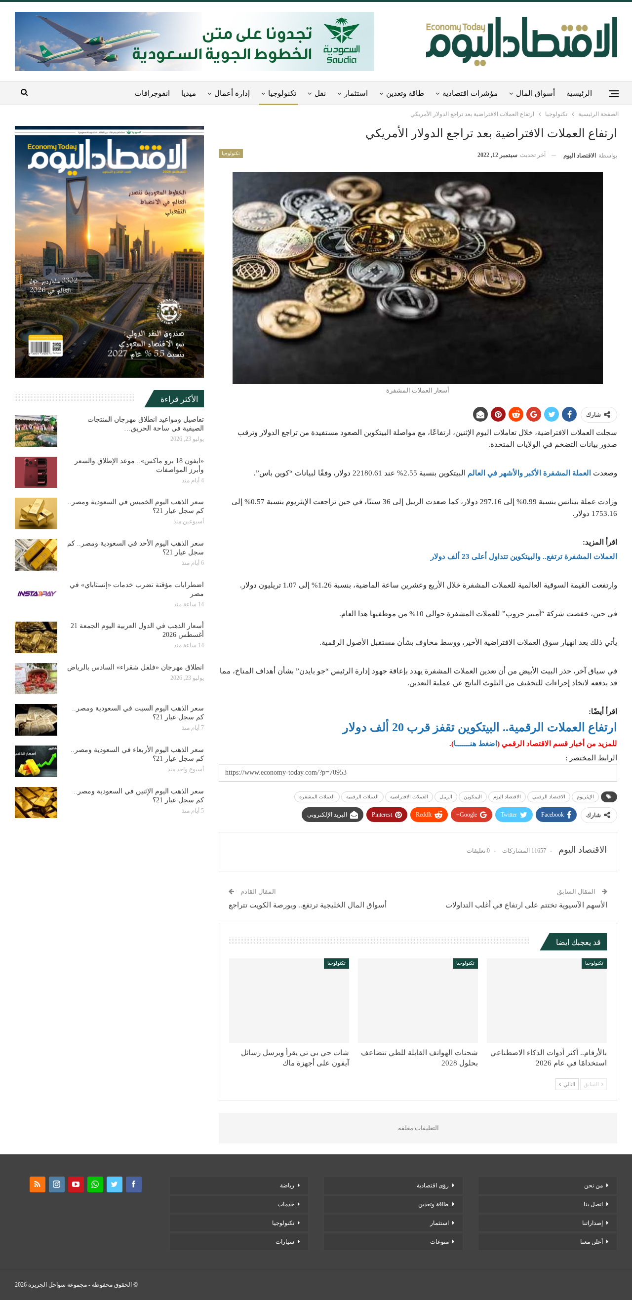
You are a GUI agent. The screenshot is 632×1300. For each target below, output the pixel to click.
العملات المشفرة (317, 796)
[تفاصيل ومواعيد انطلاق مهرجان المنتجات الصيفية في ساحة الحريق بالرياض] (36, 431)
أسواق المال (535, 93)
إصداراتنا (592, 1223)
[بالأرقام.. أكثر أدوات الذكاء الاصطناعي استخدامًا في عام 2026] (547, 1000)
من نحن (593, 1185)
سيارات (285, 1241)
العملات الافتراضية (409, 796)
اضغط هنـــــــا (475, 744)
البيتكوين (473, 796)
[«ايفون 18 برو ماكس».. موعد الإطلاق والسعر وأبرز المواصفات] (36, 472)
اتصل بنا (593, 1204)
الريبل (445, 796)
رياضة (287, 1185)
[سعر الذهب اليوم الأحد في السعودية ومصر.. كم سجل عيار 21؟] (36, 555)
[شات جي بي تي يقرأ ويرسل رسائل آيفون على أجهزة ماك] (289, 1000)
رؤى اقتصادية (433, 1185)
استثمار (356, 93)
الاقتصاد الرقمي (548, 796)
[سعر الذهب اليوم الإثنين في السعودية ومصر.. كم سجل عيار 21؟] (36, 803)
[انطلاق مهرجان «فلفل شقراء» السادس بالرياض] (36, 679)
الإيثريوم (585, 796)
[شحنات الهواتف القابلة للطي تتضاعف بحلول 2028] (418, 1000)
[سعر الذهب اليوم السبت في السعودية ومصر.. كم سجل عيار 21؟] (36, 720)
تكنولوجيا (282, 93)
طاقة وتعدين (405, 93)
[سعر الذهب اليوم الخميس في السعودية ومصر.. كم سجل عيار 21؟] (36, 513)
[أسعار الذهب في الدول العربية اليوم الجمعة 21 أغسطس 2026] (36, 637)
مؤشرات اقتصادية (470, 93)
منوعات (439, 1241)
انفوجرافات (152, 93)
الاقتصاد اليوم (507, 796)
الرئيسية (579, 93)
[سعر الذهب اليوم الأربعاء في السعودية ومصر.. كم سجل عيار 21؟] (36, 761)
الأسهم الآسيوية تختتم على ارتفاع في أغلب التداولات (526, 905)
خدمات (285, 1204)
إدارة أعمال (232, 93)
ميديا (188, 93)
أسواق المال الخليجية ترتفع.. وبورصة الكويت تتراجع (308, 905)
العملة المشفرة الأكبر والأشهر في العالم (529, 473)
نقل (320, 93)
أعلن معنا (591, 1241)
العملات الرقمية (362, 796)
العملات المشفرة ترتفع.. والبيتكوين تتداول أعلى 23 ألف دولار (524, 556)
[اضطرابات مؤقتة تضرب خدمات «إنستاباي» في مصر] (36, 596)
